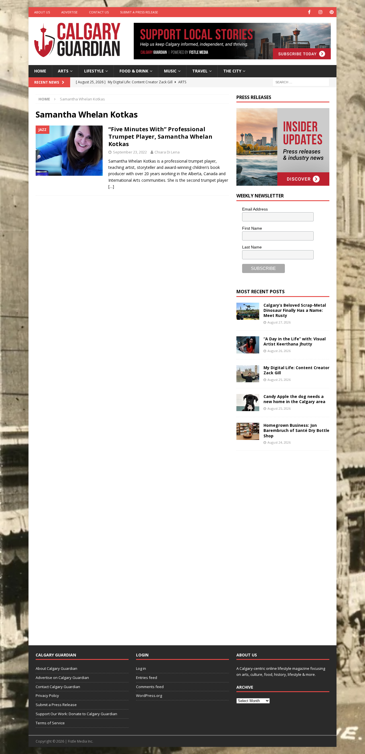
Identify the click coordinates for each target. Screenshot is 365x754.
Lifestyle (94, 71)
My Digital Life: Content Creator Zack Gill (296, 370)
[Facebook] (309, 12)
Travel (200, 71)
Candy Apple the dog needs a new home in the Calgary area (294, 399)
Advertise (69, 12)
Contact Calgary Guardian (58, 686)
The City (232, 71)
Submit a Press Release (139, 12)
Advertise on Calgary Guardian (62, 677)
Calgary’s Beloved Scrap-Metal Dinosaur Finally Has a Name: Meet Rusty (294, 310)
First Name (252, 228)
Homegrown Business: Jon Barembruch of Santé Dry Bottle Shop (296, 430)
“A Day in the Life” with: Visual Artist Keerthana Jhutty (294, 341)
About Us (42, 12)
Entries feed (146, 677)
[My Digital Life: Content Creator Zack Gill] (247, 373)
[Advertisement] (279, 543)
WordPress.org (149, 695)
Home (40, 71)
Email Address (255, 209)
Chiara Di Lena (167, 152)
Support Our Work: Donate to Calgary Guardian (76, 713)
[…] (111, 186)
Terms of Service (50, 722)
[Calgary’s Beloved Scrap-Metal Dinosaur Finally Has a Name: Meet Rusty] (247, 311)
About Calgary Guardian (56, 668)
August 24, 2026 (279, 442)
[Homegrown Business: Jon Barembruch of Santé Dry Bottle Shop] (247, 431)
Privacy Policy (47, 695)
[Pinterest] (331, 12)
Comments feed (150, 686)
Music (170, 71)
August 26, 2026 (279, 351)
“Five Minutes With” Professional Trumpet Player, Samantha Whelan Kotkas (160, 136)
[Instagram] (320, 12)
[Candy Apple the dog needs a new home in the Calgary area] (247, 402)
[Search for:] (300, 81)
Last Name (252, 247)
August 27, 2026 (279, 322)
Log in (141, 668)
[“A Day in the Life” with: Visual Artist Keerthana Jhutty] (247, 344)
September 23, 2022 (130, 152)
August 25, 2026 (279, 379)
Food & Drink (133, 71)
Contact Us (99, 12)
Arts (63, 71)
